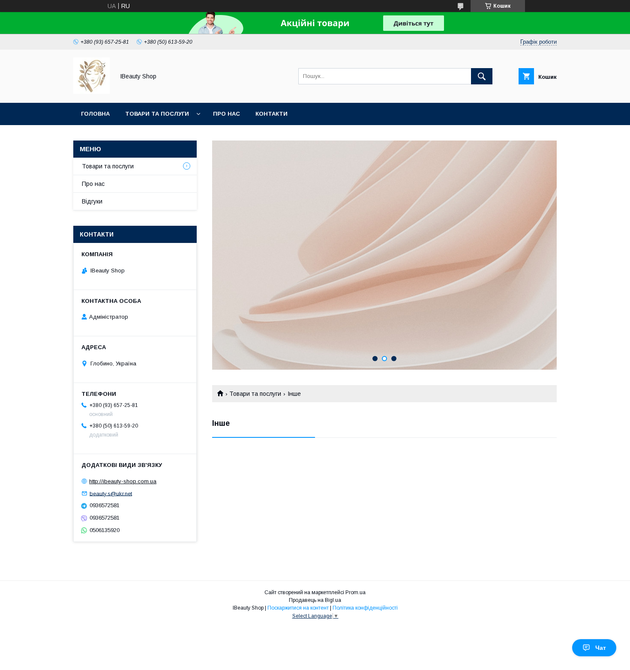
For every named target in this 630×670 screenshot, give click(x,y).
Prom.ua (355, 592)
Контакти (271, 114)
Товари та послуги (157, 114)
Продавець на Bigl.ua (315, 600)
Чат (600, 647)
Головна (95, 114)
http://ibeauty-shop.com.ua (122, 481)
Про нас (226, 114)
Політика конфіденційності (365, 608)
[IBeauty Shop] (91, 91)
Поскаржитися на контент (298, 608)
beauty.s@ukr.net (111, 493)
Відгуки (92, 201)
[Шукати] (481, 76)
